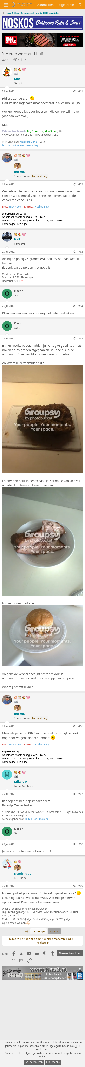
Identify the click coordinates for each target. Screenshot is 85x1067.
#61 (80, 91)
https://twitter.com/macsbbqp (20, 145)
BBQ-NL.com (15, 206)
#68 (80, 844)
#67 (80, 794)
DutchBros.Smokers (36, 819)
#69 (80, 886)
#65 (80, 338)
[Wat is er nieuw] (80, 4)
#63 (80, 251)
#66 (80, 726)
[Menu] (6, 5)
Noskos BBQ (42, 206)
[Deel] (74, 91)
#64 (80, 306)
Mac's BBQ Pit (28, 142)
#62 (80, 184)
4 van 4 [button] (54, 931)
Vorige (40, 931)
